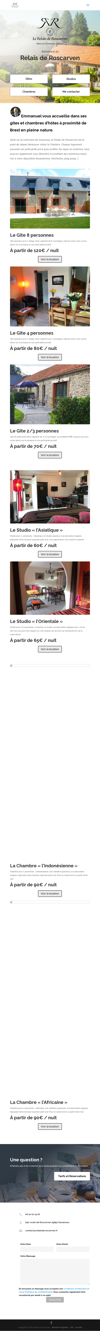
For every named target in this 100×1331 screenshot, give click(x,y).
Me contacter (71, 91)
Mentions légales (60, 1327)
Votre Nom (25, 1244)
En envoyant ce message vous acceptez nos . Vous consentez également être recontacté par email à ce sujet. (54, 1292)
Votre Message (27, 1256)
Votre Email (62, 1244)
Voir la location (50, 259)
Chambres (28, 91)
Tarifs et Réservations (72, 1176)
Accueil (78, 1327)
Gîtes (29, 78)
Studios (71, 78)
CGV (72, 1327)
